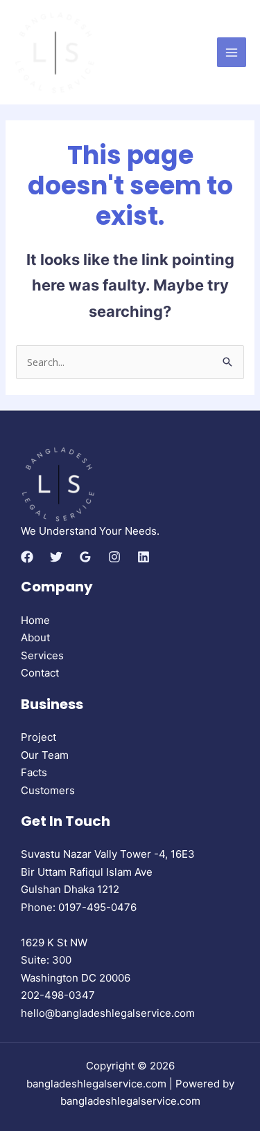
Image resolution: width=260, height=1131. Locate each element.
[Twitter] (56, 557)
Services (42, 655)
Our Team (45, 755)
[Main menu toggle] (232, 52)
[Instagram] (114, 557)
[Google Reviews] (85, 557)
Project (38, 737)
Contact (40, 672)
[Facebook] (27, 557)
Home (35, 620)
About (35, 637)
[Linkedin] (143, 557)
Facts (34, 772)
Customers (48, 790)
